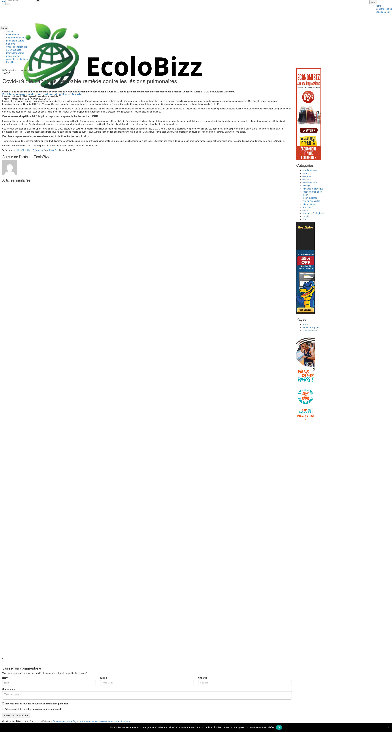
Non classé (307, 206)
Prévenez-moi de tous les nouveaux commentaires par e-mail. (37, 703)
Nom (5, 677)
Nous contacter (382, 11)
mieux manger (13, 55)
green (305, 194)
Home (378, 5)
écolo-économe (13, 34)
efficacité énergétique (16, 46)
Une (29, 150)
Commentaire (9, 689)
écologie (306, 185)
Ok (279, 727)
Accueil (9, 31)
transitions (11, 62)
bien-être (10, 43)
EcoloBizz (53, 150)
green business (13, 49)
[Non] (388, 727)
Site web (202, 677)
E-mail (103, 677)
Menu (373, 2)
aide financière (309, 170)
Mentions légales (383, 8)
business (306, 179)
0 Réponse (38, 150)
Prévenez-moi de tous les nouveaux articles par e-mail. (33, 709)
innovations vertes (15, 40)
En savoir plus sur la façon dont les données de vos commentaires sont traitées (91, 721)
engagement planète (16, 37)
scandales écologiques (17, 58)
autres (305, 173)
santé (305, 210)
